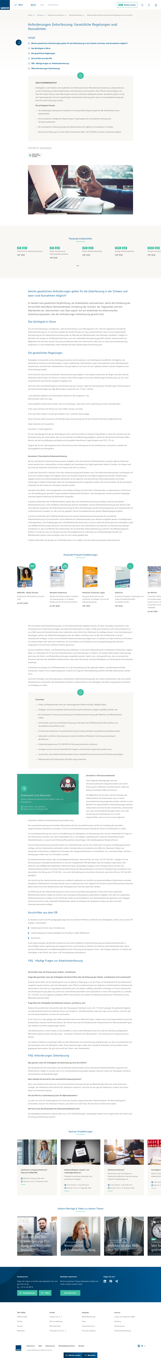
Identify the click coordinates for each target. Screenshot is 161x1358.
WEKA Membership (88, 1317)
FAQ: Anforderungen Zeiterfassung (45, 68)
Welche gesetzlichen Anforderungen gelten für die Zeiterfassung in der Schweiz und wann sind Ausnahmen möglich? (79, 43)
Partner (20, 1321)
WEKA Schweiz (22, 1317)
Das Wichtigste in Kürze (40, 48)
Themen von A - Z (56, 1317)
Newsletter (21, 1331)
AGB (40, 1346)
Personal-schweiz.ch (89, 1331)
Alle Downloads (55, 1326)
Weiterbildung (53, 5)
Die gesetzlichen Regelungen (43, 53)
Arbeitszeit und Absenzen (56, 15)
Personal (40, 15)
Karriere (20, 1326)
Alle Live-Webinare (56, 1321)
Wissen (33, 5)
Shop (42, 5)
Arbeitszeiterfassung (75, 15)
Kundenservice (119, 1326)
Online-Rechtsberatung (122, 1331)
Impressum (31, 1346)
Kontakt (81, 1346)
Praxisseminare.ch (88, 1326)
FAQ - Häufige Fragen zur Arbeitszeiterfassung (50, 63)
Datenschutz (50, 1346)
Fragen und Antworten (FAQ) (124, 1317)
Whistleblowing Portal (67, 1346)
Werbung (117, 1321)
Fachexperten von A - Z (58, 1331)
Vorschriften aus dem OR (41, 58)
